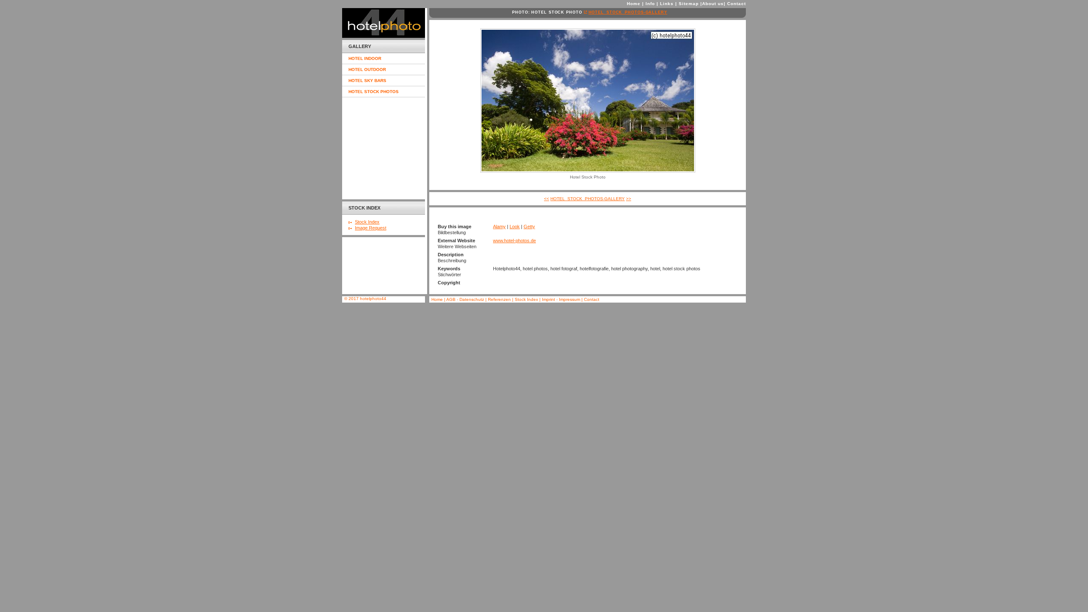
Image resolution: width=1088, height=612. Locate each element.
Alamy (499, 226)
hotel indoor (364, 58)
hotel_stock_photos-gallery (628, 12)
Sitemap (689, 3)
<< (546, 198)
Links (667, 3)
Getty (529, 226)
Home (633, 3)
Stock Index (367, 221)
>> (628, 198)
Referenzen (500, 299)
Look (515, 226)
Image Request (370, 227)
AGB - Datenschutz (465, 299)
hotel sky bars (367, 80)
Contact (736, 3)
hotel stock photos (373, 91)
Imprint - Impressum (561, 299)
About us (713, 3)
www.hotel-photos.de (514, 240)
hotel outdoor (367, 69)
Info (650, 3)
